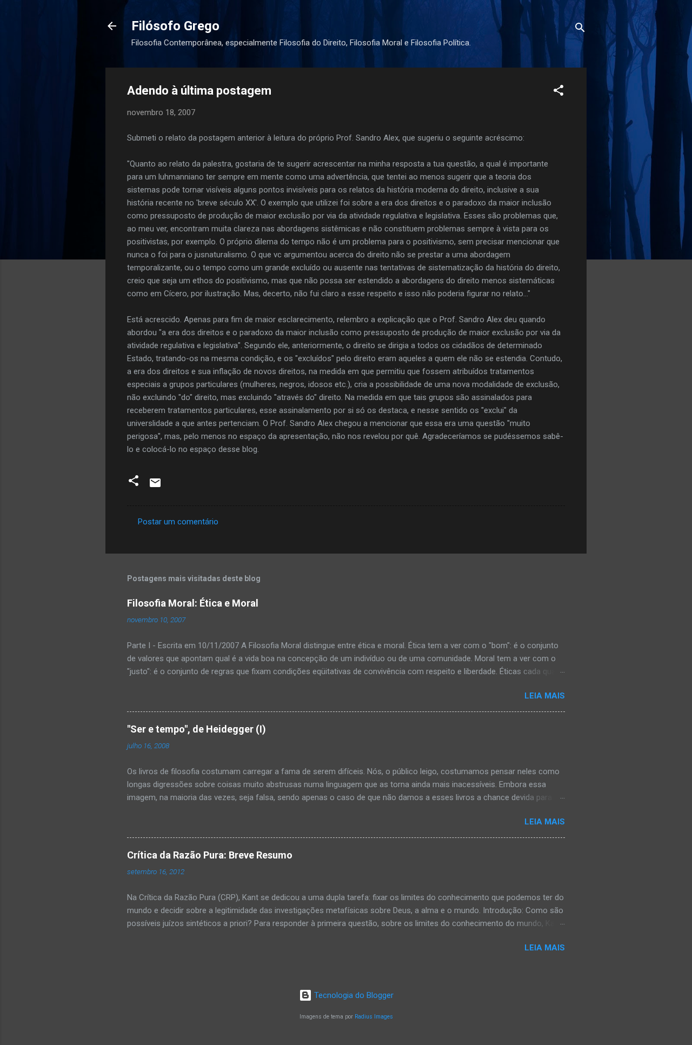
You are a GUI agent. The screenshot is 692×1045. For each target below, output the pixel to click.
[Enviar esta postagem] (155, 486)
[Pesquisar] (580, 29)
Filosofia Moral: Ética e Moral (192, 603)
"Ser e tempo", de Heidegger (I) (196, 729)
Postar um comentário (178, 522)
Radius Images (374, 1016)
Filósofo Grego (175, 26)
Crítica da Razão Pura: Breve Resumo (209, 855)
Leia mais (544, 696)
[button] (558, 92)
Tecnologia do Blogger (353, 995)
